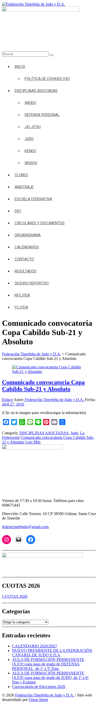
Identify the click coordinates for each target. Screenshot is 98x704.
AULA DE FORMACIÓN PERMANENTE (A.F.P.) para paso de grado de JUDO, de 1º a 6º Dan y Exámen (50, 677)
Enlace (7, 399)
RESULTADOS (25, 271)
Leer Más (32, 442)
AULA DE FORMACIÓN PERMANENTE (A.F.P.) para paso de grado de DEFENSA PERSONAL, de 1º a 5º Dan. (48, 664)
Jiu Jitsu (33, 127)
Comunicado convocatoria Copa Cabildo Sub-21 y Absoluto (43, 385)
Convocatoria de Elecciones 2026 (38, 686)
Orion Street (38, 699)
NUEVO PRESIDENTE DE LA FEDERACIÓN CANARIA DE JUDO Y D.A (52, 652)
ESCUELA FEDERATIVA (33, 199)
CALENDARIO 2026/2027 (34, 646)
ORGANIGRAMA (28, 235)
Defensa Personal (42, 115)
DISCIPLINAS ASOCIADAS (36, 90)
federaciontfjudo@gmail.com (25, 527)
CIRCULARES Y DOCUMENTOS (40, 223)
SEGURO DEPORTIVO (32, 283)
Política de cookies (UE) (47, 78)
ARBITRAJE (24, 187)
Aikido (30, 102)
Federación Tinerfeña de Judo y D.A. (54, 399)
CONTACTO (24, 259)
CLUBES (21, 175)
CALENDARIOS (27, 247)
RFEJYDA (22, 295)
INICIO (20, 66)
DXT (18, 211)
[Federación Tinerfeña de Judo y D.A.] (33, 4)
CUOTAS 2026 (14, 596)
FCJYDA (21, 307)
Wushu (31, 163)
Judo (29, 139)
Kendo (30, 151)
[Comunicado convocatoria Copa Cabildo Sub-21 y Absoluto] (49, 371)
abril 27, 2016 (13, 404)
